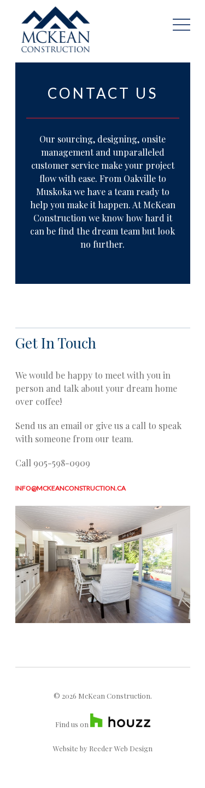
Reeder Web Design (121, 748)
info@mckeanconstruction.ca (70, 488)
